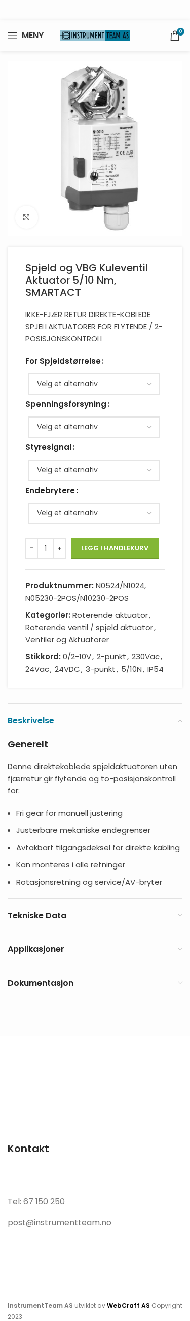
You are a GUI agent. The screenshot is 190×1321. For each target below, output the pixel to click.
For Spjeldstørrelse (63, 361)
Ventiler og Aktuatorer (67, 639)
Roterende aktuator (110, 615)
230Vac (146, 656)
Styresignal (48, 447)
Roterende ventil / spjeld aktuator (89, 627)
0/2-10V (77, 656)
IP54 (155, 669)
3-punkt (101, 669)
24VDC (67, 669)
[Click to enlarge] (26, 217)
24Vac (37, 669)
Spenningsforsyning (65, 404)
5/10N (131, 669)
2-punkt (111, 656)
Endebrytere (50, 490)
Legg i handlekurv (114, 548)
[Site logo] (95, 34)
